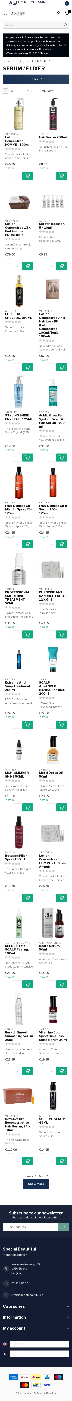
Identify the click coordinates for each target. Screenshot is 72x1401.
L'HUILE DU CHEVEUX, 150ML (18, 315)
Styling (20, 61)
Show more (36, 1184)
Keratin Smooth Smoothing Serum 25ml (19, 1036)
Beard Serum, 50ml (49, 947)
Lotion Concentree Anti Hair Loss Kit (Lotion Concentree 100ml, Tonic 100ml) (52, 325)
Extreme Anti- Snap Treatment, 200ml (18, 686)
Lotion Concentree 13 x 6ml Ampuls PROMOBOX (18, 229)
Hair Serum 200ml (53, 137)
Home (6, 61)
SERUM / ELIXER (40, 61)
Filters (33, 79)
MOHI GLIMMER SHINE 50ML (17, 774)
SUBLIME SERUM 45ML (52, 1120)
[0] (67, 13)
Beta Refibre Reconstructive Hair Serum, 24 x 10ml (17, 1124)
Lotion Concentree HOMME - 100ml (17, 140)
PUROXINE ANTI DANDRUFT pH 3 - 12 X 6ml (52, 596)
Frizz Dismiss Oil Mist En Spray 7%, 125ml (19, 509)
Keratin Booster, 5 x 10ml (52, 225)
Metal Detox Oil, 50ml (51, 774)
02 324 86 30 (19, 1283)
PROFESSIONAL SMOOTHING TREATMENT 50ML (17, 598)
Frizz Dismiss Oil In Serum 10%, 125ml (53, 509)
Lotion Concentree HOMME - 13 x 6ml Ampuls (52, 861)
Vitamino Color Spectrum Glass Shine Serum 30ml (53, 1036)
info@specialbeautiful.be (27, 1295)
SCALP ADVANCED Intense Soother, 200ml (52, 688)
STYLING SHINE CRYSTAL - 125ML (19, 417)
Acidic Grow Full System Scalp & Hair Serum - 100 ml (52, 421)
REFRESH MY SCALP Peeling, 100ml (17, 949)
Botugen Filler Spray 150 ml (16, 857)
